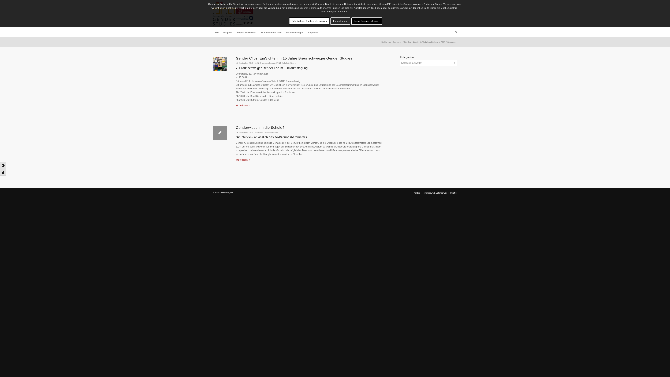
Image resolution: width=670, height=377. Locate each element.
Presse (260, 132)
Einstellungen (340, 21)
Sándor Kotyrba (226, 193)
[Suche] (455, 32)
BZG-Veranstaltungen (266, 63)
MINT (278, 63)
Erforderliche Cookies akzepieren (309, 21)
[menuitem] (217, 32)
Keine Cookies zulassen (366, 21)
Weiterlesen (242, 105)
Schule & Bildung (289, 63)
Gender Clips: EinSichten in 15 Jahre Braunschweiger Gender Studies (294, 58)
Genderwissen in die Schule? (260, 127)
